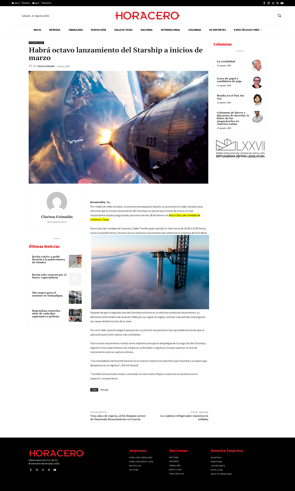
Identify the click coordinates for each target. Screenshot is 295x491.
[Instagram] (268, 3)
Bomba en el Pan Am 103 (230, 97)
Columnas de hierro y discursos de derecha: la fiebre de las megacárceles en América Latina (233, 118)
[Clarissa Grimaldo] (31, 66)
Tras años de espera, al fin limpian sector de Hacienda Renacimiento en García (118, 417)
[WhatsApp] (181, 191)
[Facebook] (264, 3)
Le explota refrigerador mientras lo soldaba (184, 417)
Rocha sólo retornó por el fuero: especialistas (49, 276)
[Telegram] (188, 191)
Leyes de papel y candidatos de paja (229, 80)
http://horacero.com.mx (57, 222)
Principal (104, 389)
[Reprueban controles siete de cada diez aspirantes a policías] (75, 315)
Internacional (36, 43)
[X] (277, 3)
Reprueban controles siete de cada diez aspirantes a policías (46, 313)
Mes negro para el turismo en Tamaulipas (47, 294)
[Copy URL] (196, 191)
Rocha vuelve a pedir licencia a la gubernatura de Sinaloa (48, 259)
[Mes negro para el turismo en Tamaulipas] (75, 297)
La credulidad (226, 61)
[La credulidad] (257, 66)
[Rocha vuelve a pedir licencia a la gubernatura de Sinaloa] (75, 261)
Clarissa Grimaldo (45, 66)
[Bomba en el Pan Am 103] (257, 100)
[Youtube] (282, 3)
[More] (204, 191)
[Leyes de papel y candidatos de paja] (257, 83)
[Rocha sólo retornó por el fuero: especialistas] (75, 279)
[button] (279, 15)
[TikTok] (273, 3)
